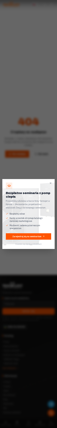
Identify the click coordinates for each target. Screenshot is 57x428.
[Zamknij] (50, 183)
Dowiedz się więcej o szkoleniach (28, 244)
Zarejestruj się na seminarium (26, 236)
